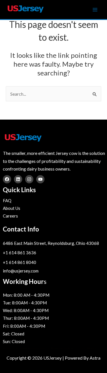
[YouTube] (40, 179)
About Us (11, 208)
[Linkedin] (18, 179)
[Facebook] (7, 179)
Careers (10, 215)
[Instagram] (29, 179)
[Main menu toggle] (95, 9)
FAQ (7, 200)
